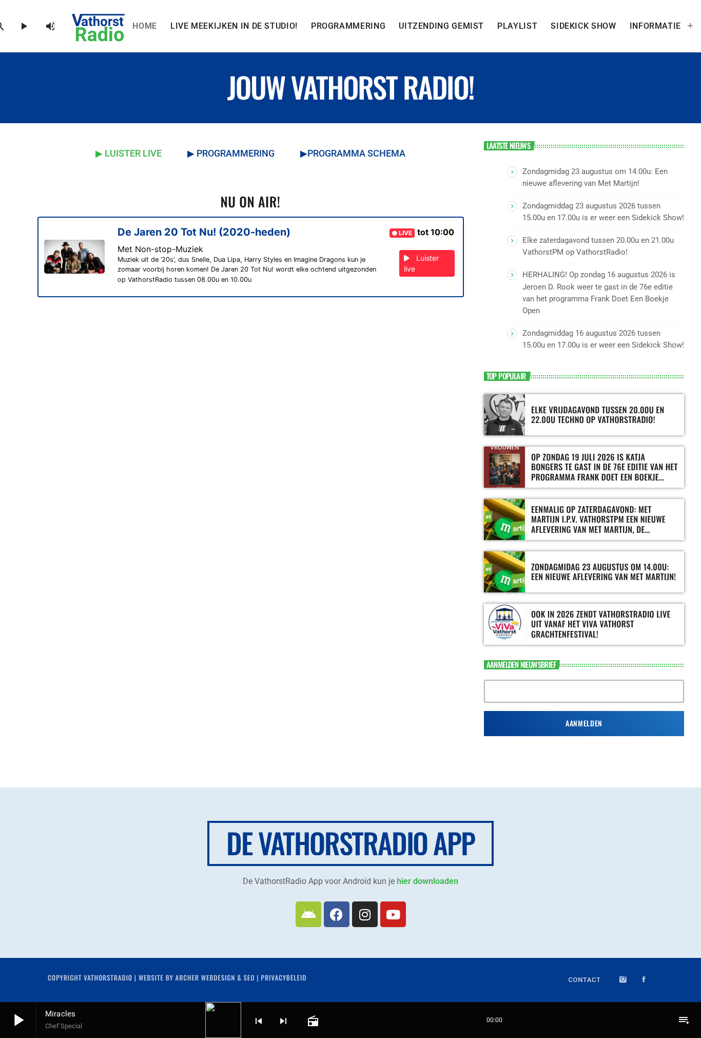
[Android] (308, 914)
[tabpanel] (250, 289)
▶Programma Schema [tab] (352, 153)
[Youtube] (393, 914)
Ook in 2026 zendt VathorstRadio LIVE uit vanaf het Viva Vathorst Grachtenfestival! (601, 624)
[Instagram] (365, 914)
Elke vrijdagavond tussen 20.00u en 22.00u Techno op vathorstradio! (598, 414)
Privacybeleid (283, 977)
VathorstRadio (108, 977)
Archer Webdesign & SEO (215, 977)
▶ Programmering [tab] (231, 153)
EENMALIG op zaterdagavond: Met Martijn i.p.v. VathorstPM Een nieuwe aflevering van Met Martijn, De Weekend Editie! (598, 524)
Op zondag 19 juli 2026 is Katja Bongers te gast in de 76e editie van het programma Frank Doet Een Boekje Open (604, 472)
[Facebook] (336, 914)
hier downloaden (427, 881)
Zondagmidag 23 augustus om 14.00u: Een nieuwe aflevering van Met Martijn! (603, 572)
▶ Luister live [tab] (128, 153)
